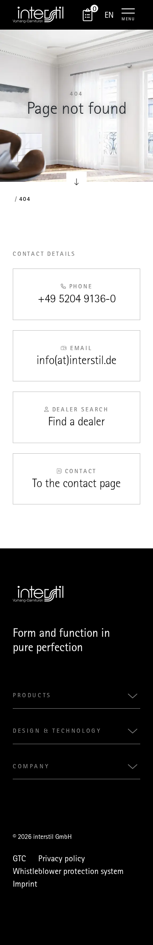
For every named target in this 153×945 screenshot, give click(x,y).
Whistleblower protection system (68, 871)
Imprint (25, 884)
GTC (19, 858)
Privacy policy (61, 858)
